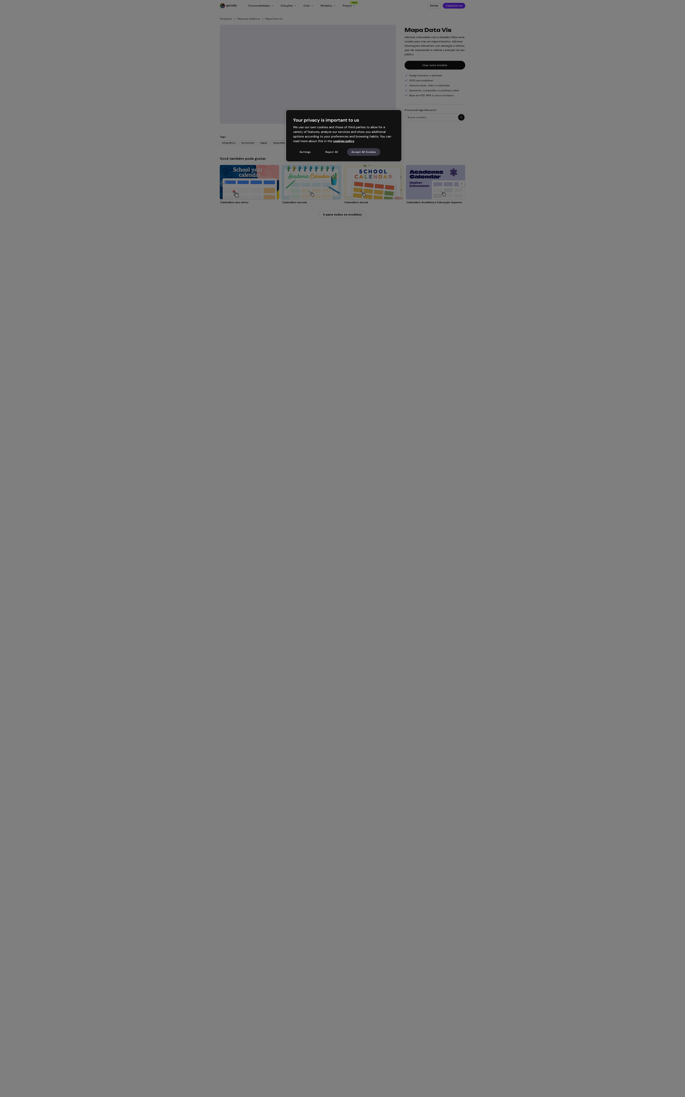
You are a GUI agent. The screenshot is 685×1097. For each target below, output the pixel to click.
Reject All (332, 152)
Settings (305, 152)
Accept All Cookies (363, 152)
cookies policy (343, 141)
